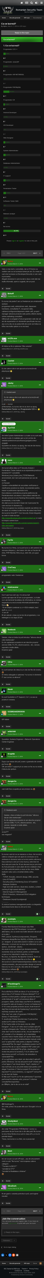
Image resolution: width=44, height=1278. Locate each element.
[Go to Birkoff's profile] (4, 295)
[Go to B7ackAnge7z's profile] (4, 985)
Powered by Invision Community (22, 1275)
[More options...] (40, 263)
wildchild (12, 731)
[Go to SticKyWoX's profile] (4, 1122)
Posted (15, 264)
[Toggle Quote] (5, 392)
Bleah (10, 689)
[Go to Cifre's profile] (4, 663)
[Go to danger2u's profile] (4, 782)
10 (5, 197)
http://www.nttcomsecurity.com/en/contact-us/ (19, 518)
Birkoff (11, 293)
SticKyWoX (13, 1121)
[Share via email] (17, 1255)
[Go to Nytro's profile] (4, 262)
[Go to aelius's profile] (4, 848)
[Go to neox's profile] (4, 461)
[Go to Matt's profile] (4, 1152)
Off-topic (23, 26)
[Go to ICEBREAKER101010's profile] (4, 713)
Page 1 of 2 (22, 253)
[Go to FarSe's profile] (4, 541)
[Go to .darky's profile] (4, 384)
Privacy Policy (33, 1269)
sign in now (13, 1223)
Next (35, 253)
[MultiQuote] (2, 288)
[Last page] (40, 253)
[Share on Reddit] (13, 1255)
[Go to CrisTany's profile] (4, 569)
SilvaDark (12, 1186)
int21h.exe (12, 338)
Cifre (10, 662)
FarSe (10, 540)
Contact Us (18, 1271)
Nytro (5, 26)
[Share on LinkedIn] (2, 1255)
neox (10, 460)
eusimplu (12, 919)
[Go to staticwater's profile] (4, 588)
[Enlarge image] (11, 371)
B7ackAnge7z (14, 984)
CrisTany (12, 567)
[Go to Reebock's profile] (4, 631)
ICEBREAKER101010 (16, 712)
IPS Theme (7, 1269)
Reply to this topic (22, 33)
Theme (24, 1269)
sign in (14, 241)
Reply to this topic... (13, 1232)
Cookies (26, 1271)
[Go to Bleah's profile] (4, 690)
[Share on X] (6, 1255)
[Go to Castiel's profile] (4, 362)
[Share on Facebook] (10, 1255)
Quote (8, 288)
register (21, 241)
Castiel (11, 361)
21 (5, 96)
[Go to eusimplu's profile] (4, 920)
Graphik (11, 754)
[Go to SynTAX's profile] (4, 429)
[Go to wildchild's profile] (4, 733)
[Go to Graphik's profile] (4, 755)
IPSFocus (17, 1269)
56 (5, 235)
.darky (10, 383)
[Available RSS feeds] (40, 1263)
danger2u (12, 781)
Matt (10, 1151)
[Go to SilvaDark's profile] (4, 1187)
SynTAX (11, 428)
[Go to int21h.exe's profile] (4, 340)
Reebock (11, 629)
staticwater (13, 587)
